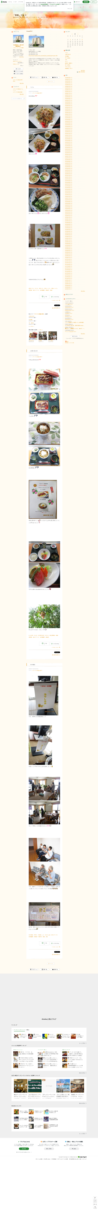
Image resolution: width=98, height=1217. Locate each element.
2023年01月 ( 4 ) (68, 152)
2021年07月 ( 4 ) (68, 184)
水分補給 (30, 319)
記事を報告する (57, 308)
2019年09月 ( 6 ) (68, 222)
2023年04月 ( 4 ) (68, 147)
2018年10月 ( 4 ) (68, 241)
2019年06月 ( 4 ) (68, 227)
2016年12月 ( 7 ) (68, 280)
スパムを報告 (39, 1159)
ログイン (94, 1)
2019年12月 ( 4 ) (68, 217)
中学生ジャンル (16, 64)
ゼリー (66, 61)
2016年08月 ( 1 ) (68, 287)
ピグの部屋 (21, 47)
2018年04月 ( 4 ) (68, 252)
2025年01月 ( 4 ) (68, 110)
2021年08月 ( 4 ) (68, 182)
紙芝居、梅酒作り (68, 63)
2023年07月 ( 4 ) (68, 142)
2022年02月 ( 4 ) (68, 172)
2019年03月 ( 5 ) (68, 233)
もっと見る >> (31, 326)
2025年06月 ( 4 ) (68, 102)
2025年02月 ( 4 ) (68, 109)
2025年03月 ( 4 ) (68, 107)
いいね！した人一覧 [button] (56, 300)
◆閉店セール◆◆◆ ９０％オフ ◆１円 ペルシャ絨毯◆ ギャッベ (75, 328)
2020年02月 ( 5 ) (68, 213)
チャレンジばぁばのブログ (70, 331)
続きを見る (22, 57)
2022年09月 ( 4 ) (68, 159)
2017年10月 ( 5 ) (68, 262)
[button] (95, 1207)
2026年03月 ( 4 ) (68, 86)
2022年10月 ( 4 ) (68, 158)
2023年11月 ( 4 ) (68, 135)
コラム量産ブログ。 (69, 304)
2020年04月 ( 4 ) (68, 210)
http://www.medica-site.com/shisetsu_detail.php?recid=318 (43, 55)
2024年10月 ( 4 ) (68, 116)
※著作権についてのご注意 (69, 342)
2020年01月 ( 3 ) (68, 215)
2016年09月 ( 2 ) (68, 285)
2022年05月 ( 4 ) (68, 166)
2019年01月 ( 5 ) (68, 236)
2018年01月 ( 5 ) (68, 257)
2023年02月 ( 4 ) (68, 151)
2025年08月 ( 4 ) (68, 98)
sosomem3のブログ (69, 307)
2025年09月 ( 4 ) (68, 96)
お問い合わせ (47, 1159)
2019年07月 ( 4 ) (68, 226)
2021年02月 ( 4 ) (68, 192)
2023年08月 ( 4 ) (68, 140)
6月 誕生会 (67, 65)
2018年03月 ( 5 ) (68, 254)
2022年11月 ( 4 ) (68, 156)
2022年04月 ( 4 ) (68, 168)
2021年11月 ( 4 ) (68, 177)
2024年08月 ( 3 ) (68, 119)
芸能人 (27, 1029)
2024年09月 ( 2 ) (68, 117)
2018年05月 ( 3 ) (68, 250)
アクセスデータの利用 (63, 1159)
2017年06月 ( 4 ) (68, 269)
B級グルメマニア (66, 1049)
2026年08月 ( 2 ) (68, 77)
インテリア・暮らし (42, 1049)
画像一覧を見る (82, 71)
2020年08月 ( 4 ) (68, 203)
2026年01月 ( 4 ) (68, 89)
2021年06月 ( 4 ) (68, 185)
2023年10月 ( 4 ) (68, 137)
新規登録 (86, 1)
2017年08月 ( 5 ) (68, 266)
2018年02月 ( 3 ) (68, 255)
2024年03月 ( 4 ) (68, 128)
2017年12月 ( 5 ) (68, 259)
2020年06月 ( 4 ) (68, 206)
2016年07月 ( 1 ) (68, 289)
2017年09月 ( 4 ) (68, 264)
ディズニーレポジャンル (19, 1029)
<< (72, 34)
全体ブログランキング (17, 61)
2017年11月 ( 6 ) (68, 261)
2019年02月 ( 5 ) (68, 234)
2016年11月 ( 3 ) (68, 282)
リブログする (56, 296)
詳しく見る (48, 1148)
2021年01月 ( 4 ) (68, 194)
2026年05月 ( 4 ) (68, 82)
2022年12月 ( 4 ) (68, 154)
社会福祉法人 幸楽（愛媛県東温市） (18, 45)
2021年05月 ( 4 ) (68, 187)
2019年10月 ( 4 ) (68, 220)
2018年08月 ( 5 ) (68, 245)
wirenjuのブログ (68, 316)
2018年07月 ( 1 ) (68, 247)
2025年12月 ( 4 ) (68, 91)
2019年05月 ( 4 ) (68, 229)
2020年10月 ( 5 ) (68, 199)
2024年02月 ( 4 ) (68, 130)
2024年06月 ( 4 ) (68, 123)
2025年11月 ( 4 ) (68, 93)
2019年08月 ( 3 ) (68, 224)
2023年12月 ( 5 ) (68, 133)
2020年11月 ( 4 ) (68, 198)
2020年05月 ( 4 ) (68, 208)
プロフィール (15, 47)
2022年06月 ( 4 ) (68, 165)
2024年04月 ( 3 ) (68, 126)
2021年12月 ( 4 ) (68, 175)
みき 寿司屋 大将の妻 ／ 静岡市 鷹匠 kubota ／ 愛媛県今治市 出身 (75, 325)
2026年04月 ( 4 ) (68, 84)
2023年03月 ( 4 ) (68, 149)
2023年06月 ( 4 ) (68, 144)
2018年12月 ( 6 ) (68, 238)
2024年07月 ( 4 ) (68, 121)
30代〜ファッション (18, 1049)
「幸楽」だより (20, 15)
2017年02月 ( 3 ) (68, 276)
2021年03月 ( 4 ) (68, 191)
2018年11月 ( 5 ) (68, 240)
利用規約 (54, 1159)
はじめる (24, 1148)
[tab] (19, 1030)
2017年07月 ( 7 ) (68, 268)
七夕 (66, 59)
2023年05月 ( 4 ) (68, 145)
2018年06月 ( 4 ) (68, 248)
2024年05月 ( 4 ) (68, 124)
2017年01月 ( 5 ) (68, 278)
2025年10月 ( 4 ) (68, 95)
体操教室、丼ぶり (68, 68)
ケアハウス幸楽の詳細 (17, 92)
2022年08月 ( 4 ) (68, 161)
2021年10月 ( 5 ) (68, 178)
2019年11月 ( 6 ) (68, 219)
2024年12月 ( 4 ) (68, 112)
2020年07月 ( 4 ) (68, 205)
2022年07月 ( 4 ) (68, 163)
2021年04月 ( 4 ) (68, 189)
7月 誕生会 (31, 323)
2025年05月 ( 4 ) (68, 103)
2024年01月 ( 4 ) (68, 131)
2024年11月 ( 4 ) (68, 114)
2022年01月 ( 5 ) (68, 173)
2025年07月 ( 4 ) (68, 100)
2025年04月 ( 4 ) (68, 105)
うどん (32, 87)
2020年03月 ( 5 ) (68, 212)
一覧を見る (82, 70)
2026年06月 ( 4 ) (68, 81)
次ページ (50, 81)
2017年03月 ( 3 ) (68, 275)
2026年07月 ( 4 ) (68, 79)
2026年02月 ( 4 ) (68, 88)
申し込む (74, 1148)
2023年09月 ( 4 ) (68, 138)
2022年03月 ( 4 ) (68, 170)
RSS (67, 341)
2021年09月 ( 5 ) (68, 180)
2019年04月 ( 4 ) (68, 231)
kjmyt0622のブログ (69, 319)
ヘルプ (85, 1159)
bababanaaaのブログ (69, 310)
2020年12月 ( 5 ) (68, 196)
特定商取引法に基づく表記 (75, 1159)
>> (78, 34)
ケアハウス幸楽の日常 (37, 93)
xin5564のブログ (68, 313)
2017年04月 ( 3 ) (68, 273)
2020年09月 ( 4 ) (68, 201)
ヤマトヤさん (68, 66)
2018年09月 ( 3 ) (68, 243)
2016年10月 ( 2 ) (68, 283)
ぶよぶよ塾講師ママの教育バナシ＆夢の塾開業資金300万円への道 (75, 322)
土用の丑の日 (31, 316)
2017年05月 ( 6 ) (68, 271)
